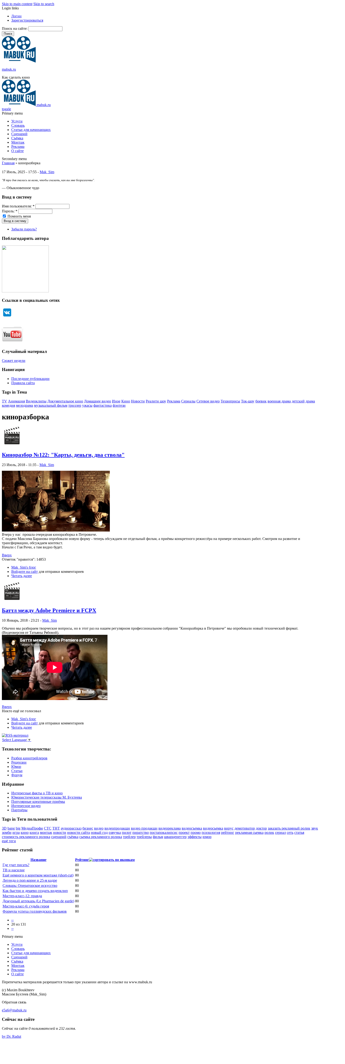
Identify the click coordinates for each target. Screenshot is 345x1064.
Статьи (17, 771)
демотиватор (244, 828)
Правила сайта (23, 383)
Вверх (7, 555)
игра (16, 832)
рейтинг (227, 832)
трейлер (129, 837)
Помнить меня (19, 216)
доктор (261, 828)
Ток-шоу (247, 401)
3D (4, 828)
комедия (8, 405)
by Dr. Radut (11, 1036)
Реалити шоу (156, 401)
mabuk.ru (9, 69)
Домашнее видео (97, 401)
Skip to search (43, 4)
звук (314, 828)
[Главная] (19, 61)
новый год (99, 832)
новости (59, 832)
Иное (116, 401)
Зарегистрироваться (27, 20)
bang (11, 828)
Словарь (18, 125)
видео (99, 828)
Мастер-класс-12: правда (22, 896)
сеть (290, 832)
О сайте (17, 151)
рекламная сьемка (249, 832)
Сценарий (19, 134)
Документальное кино (65, 401)
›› (12, 928)
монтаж (46, 832)
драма (310, 401)
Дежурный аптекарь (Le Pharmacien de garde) (38, 901)
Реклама (17, 147)
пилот (126, 832)
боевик (261, 401)
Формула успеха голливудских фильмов (35, 911)
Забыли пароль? (24, 229)
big (18, 828)
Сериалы (188, 401)
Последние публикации (30, 379)
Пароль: (9, 211)
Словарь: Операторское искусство (30, 886)
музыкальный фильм (50, 405)
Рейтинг (82, 860)
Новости (138, 401)
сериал (280, 832)
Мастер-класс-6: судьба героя (26, 906)
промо (196, 832)
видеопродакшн (117, 828)
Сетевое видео (208, 401)
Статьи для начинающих (31, 130)
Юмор (16, 767)
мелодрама (24, 405)
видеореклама (169, 828)
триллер (74, 405)
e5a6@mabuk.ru (14, 1010)
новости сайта (78, 832)
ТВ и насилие (14, 870)
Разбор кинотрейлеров (29, 758)
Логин (16, 16)
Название (38, 860)
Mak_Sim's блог (23, 567)
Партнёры (19, 810)
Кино (125, 401)
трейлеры (144, 837)
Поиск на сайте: (15, 29)
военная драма (279, 401)
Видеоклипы (36, 401)
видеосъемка (192, 828)
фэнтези (119, 405)
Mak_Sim (47, 172)
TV (4, 401)
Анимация (16, 401)
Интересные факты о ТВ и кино (37, 793)
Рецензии (19, 762)
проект (184, 832)
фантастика (102, 405)
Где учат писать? (16, 865)
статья (299, 832)
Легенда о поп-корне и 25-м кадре (30, 880)
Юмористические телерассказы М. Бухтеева (46, 797)
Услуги (17, 121)
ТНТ (56, 828)
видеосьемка (213, 828)
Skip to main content (17, 4)
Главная (8, 163)
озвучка (115, 832)
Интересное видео (26, 806)
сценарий (58, 837)
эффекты (195, 837)
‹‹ (12, 920)
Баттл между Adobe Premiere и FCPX (49, 610)
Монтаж (17, 142)
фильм (158, 837)
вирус (229, 828)
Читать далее (21, 576)
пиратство (140, 832)
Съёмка (17, 138)
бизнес (87, 828)
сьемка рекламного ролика (100, 837)
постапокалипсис (164, 832)
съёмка (72, 837)
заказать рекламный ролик (289, 828)
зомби (7, 832)
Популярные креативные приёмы (38, 802)
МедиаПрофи (32, 828)
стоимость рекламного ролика (26, 837)
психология (211, 832)
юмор (207, 837)
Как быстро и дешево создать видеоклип (35, 891)
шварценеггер (175, 837)
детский (298, 401)
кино (25, 832)
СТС (47, 828)
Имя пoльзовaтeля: (18, 206)
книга (34, 832)
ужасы (87, 405)
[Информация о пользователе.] (12, 445)
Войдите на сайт (24, 572)
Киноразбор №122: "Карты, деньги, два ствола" (63, 455)
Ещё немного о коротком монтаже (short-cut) (38, 875)
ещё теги (9, 841)
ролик (269, 832)
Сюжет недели (13, 361)
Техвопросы (230, 401)
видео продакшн (144, 828)
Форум (16, 775)
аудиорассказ (71, 828)
